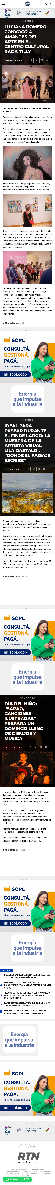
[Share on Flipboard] (41, 60)
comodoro (23, 850)
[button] (17, 1179)
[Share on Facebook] (31, 60)
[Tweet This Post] (36, 60)
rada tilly (22, 323)
